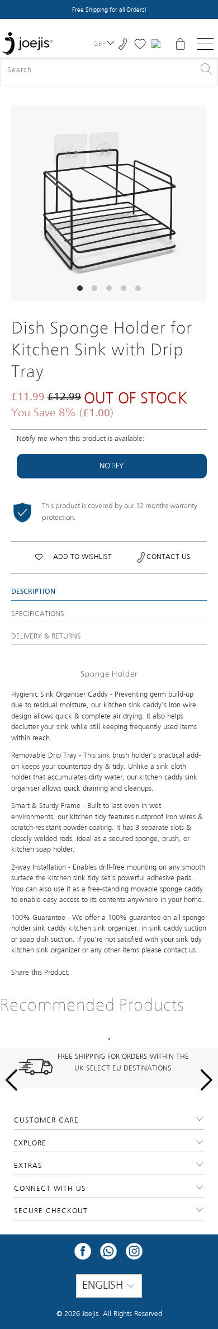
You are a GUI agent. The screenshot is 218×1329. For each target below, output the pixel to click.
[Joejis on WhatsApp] (108, 1255)
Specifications (37, 614)
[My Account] (157, 43)
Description (33, 592)
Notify (111, 466)
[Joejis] (27, 43)
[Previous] (20, 203)
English (104, 1286)
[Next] (198, 203)
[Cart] (180, 44)
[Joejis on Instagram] (134, 1255)
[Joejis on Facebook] (83, 1255)
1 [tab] (109, 1039)
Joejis (90, 1314)
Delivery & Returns (46, 636)
